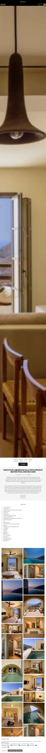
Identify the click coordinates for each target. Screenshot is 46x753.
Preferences (23, 745)
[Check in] (15, 461)
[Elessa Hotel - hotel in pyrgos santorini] (23, 2)
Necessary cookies (5, 745)
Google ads (3, 747)
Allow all (19, 750)
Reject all (4, 750)
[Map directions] (43, 5)
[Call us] (39, 5)
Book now (3, 4)
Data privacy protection (29, 743)
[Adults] (25, 461)
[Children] (30, 461)
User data (32, 745)
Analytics (15, 745)
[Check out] (21, 461)
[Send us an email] (41, 5)
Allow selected (12, 750)
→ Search (23, 464)
